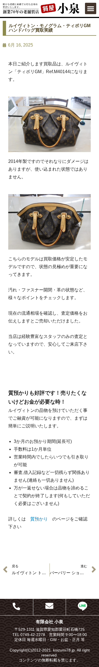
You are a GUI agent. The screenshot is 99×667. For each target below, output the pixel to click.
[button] (90, 8)
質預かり (39, 519)
